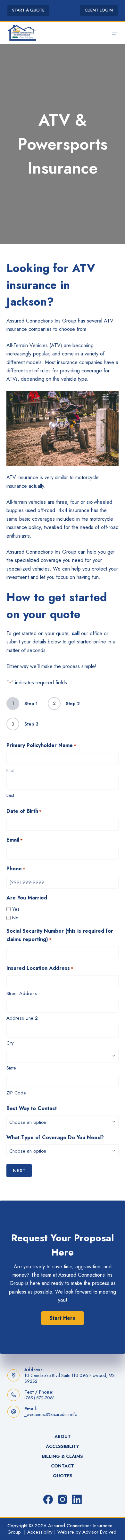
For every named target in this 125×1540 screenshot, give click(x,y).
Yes (16, 909)
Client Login (99, 10)
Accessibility (62, 1446)
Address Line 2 (22, 1018)
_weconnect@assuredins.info (50, 1414)
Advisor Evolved (99, 1532)
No (15, 917)
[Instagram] (62, 1499)
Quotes (62, 1476)
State (11, 1067)
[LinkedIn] (77, 1499)
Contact (62, 1466)
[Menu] (115, 33)
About (62, 1436)
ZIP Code (16, 1092)
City (10, 1042)
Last (10, 795)
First (10, 770)
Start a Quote (28, 10)
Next (19, 1170)
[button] (62, 1318)
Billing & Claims (62, 1456)
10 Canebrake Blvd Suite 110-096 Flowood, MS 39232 (69, 1378)
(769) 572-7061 (39, 1398)
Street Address (21, 993)
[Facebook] (48, 1499)
